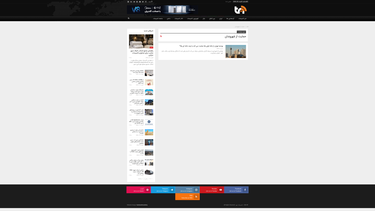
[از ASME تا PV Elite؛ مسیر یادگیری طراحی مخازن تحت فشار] (149, 82)
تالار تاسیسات (179, 18)
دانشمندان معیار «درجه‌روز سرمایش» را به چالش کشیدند (137, 131)
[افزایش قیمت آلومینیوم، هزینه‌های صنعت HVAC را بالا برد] (149, 152)
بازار (204, 18)
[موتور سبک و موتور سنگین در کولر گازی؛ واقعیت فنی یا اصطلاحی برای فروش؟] (149, 162)
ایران (220, 18)
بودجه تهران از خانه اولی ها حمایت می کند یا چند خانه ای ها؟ (201, 46)
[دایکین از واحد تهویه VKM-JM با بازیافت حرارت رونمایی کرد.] (149, 172)
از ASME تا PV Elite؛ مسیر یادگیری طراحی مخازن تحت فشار (137, 81)
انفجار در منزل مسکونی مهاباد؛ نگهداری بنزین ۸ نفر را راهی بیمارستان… (137, 101)
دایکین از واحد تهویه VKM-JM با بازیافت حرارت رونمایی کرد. (136, 171)
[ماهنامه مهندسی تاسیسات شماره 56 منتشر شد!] (149, 73)
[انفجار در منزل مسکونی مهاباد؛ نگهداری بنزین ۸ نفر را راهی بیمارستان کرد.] (149, 102)
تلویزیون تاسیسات (192, 18)
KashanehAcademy (142, 205)
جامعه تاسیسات (158, 18)
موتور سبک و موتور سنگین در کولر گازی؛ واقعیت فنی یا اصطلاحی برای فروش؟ (136, 162)
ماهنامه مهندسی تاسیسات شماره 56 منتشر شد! (137, 71)
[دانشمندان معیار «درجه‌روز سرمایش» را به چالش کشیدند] (149, 132)
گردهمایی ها (230, 18)
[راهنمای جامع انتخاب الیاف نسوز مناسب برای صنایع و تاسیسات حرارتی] (141, 41)
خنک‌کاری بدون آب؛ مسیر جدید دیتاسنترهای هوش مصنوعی (137, 141)
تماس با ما (228, 2)
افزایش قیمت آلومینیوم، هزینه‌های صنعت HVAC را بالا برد (137, 151)
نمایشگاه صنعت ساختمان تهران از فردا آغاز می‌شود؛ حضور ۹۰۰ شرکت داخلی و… (136, 91)
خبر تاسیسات (242, 18)
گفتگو (151, 47)
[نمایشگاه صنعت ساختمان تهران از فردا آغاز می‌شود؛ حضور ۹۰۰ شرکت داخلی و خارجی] (149, 92)
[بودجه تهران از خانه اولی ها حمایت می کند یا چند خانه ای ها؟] (235, 51)
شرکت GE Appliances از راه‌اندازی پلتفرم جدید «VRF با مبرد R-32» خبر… (136, 121)
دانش (168, 18)
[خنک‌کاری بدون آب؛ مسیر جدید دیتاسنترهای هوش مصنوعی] (149, 142)
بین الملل (212, 18)
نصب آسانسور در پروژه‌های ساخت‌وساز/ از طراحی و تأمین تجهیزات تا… (137, 111)
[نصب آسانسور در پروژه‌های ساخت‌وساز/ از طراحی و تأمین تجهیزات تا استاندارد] (149, 112)
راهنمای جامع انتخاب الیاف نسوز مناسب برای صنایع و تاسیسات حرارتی (142, 52)
